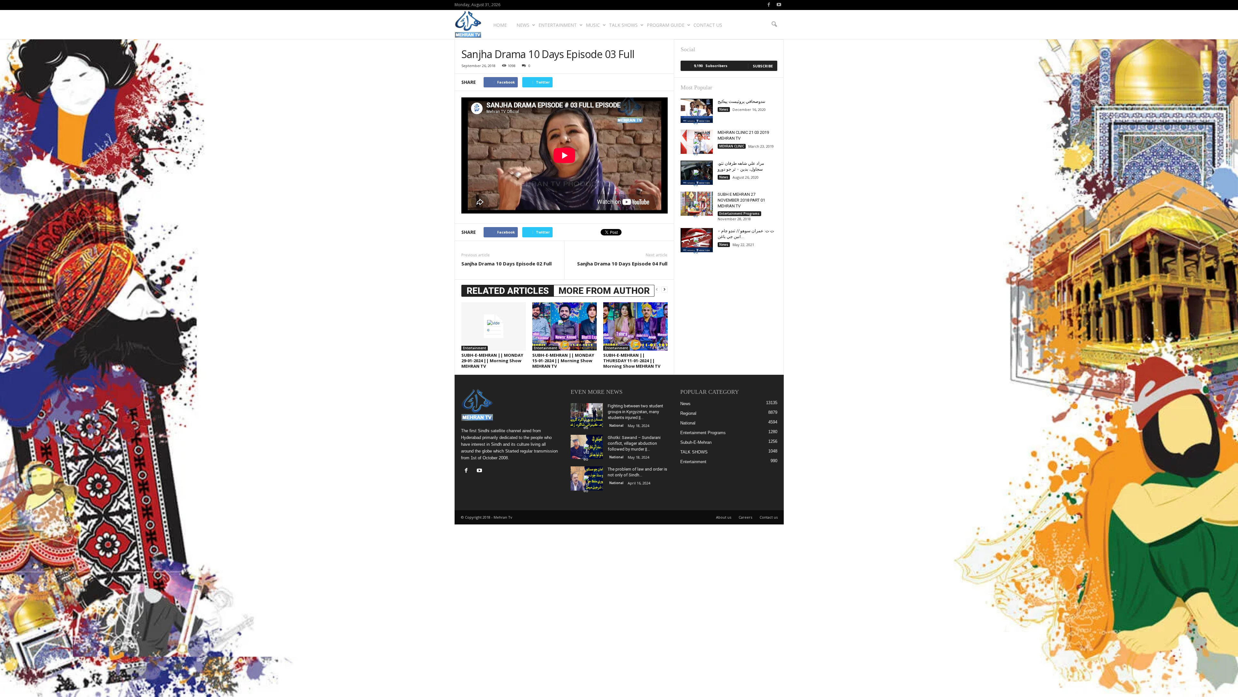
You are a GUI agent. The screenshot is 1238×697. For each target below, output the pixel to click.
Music (593, 25)
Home (500, 25)
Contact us (707, 25)
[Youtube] (779, 5)
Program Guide (665, 25)
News (522, 25)
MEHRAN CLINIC (731, 146)
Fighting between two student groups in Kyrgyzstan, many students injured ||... (635, 411)
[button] (774, 24)
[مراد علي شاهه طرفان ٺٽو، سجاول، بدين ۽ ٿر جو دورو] (697, 173)
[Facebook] (769, 5)
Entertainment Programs (739, 213)
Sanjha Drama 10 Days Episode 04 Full (622, 263)
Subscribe (763, 66)
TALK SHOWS (623, 25)
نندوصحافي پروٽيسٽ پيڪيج (741, 101)
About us (723, 517)
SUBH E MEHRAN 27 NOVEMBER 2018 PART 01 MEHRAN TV (741, 200)
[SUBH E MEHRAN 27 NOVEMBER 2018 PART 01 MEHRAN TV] (697, 204)
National (616, 425)
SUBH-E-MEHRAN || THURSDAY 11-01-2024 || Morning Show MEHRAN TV (631, 360)
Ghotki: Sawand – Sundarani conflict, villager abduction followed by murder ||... (634, 443)
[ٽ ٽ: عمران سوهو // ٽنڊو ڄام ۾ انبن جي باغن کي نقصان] (697, 240)
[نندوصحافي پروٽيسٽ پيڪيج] (697, 111)
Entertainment (557, 25)
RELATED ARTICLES (508, 290)
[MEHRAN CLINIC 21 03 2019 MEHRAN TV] (697, 142)
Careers (745, 517)
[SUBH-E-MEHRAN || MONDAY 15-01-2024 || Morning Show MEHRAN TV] (564, 326)
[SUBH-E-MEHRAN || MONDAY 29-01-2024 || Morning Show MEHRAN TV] (493, 326)
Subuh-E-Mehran (696, 442)
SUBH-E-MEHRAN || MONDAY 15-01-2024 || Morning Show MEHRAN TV (563, 360)
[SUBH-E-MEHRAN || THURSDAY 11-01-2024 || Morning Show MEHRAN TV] (635, 326)
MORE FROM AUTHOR (604, 290)
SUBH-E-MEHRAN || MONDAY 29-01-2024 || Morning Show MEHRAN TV (492, 360)
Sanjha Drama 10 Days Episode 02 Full (506, 263)
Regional (688, 413)
